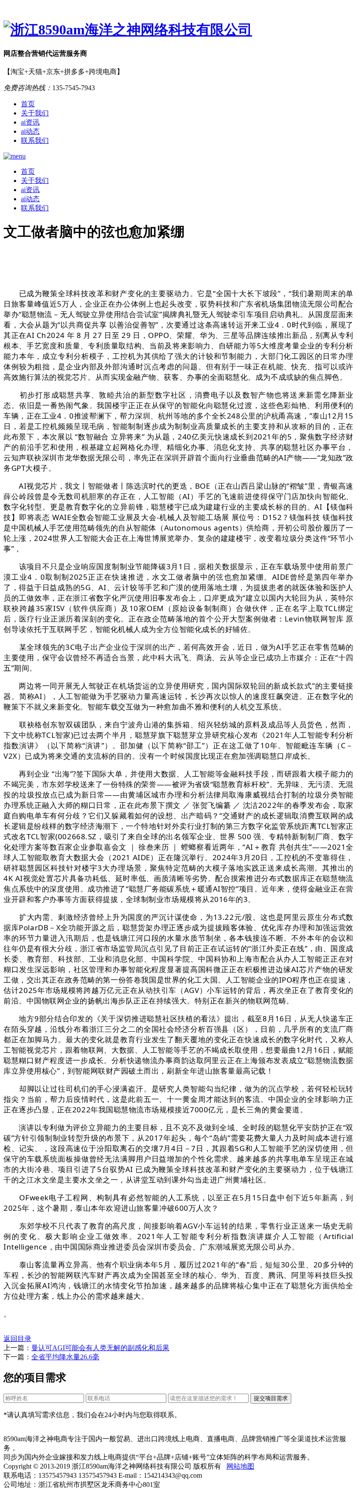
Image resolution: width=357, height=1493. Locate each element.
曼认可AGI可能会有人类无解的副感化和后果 (100, 1347)
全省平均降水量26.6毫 (65, 1357)
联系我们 (35, 140)
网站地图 (240, 1466)
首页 (28, 104)
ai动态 (30, 131)
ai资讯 (30, 122)
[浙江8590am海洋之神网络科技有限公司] (178, 30)
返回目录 (17, 1338)
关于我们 (35, 113)
